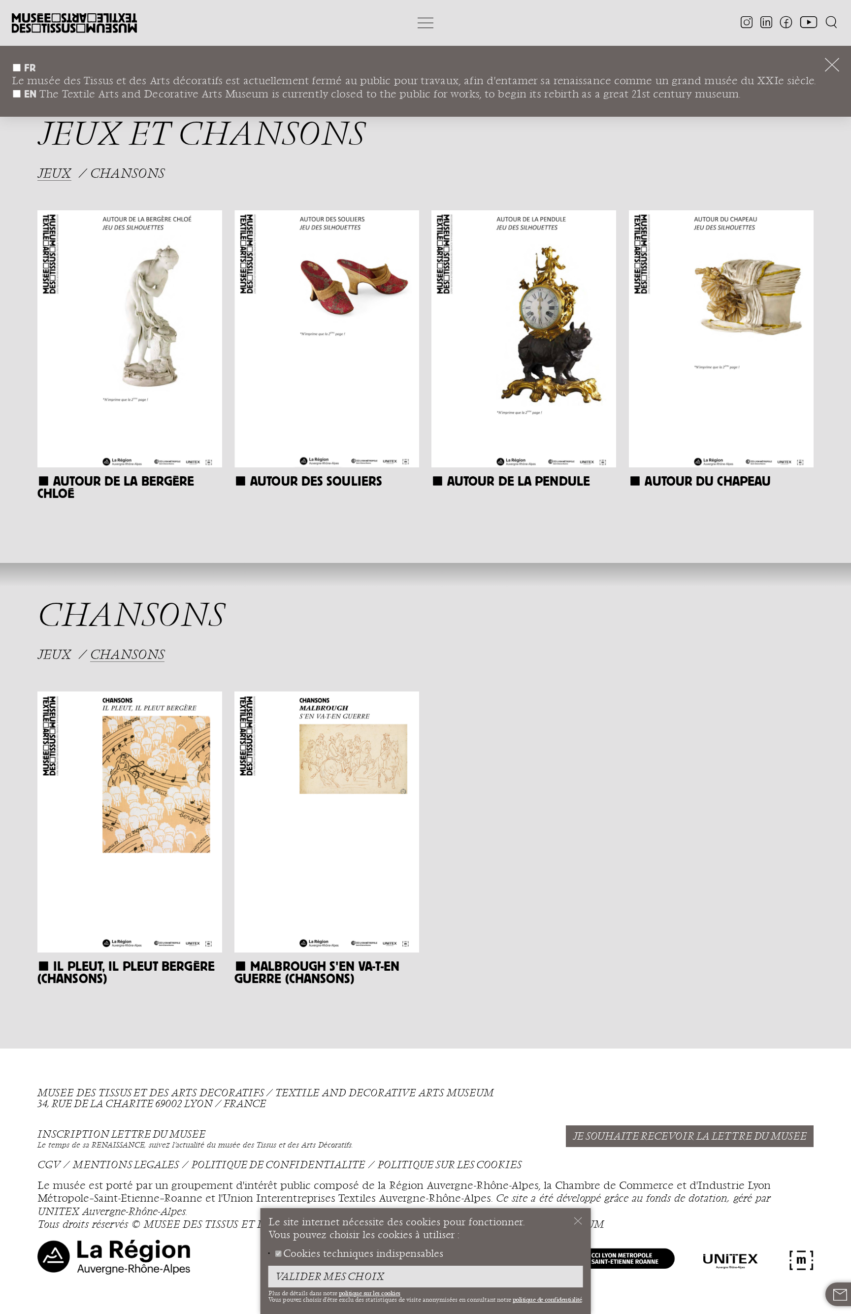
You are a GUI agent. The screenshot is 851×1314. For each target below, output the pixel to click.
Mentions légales (126, 1165)
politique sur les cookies (369, 1293)
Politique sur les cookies (450, 1165)
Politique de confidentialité (278, 1165)
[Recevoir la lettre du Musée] (840, 1294)
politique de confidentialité (547, 1300)
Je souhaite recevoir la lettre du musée (690, 1136)
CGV (48, 1165)
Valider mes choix (329, 1277)
